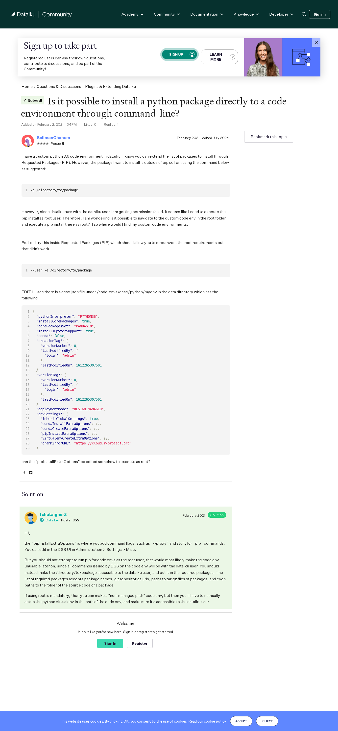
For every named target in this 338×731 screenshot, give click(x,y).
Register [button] (140, 643)
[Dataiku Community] (41, 14)
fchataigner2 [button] (53, 514)
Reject (267, 721)
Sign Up (176, 54)
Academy (130, 14)
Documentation (204, 14)
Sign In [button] (110, 643)
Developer (278, 14)
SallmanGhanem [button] (53, 137)
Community (164, 14)
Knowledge (244, 14)
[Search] (304, 14)
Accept (241, 721)
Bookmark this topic (269, 136)
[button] (316, 42)
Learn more (216, 56)
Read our (207, 721)
